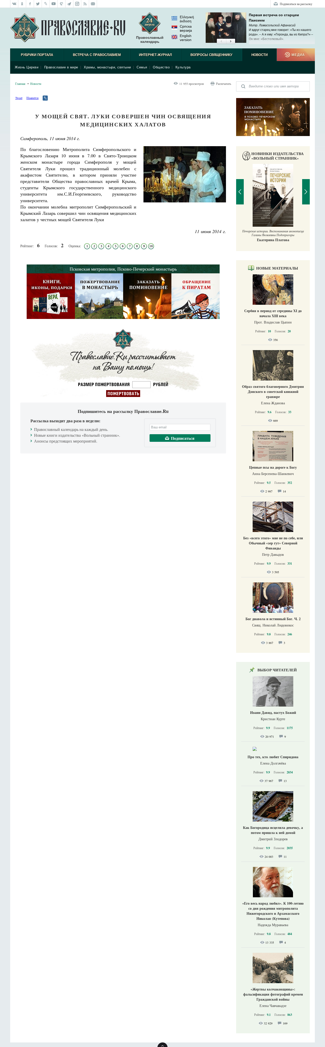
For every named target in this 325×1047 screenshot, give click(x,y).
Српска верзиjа (186, 28)
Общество (161, 67)
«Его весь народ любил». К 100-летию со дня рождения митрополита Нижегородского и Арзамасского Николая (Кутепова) (273, 911)
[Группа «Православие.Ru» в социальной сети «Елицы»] (62, 4)
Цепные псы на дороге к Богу (273, 467)
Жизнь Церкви (26, 67)
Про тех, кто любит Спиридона (273, 756)
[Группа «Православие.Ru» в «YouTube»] (54, 4)
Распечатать (223, 84)
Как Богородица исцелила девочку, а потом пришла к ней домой (273, 830)
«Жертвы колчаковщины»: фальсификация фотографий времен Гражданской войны (273, 994)
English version (185, 38)
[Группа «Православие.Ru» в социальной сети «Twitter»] (38, 4)
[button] (221, 41)
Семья (142, 67)
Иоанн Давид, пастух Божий (273, 712)
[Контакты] (93, 4)
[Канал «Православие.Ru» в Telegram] (69, 4)
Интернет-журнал (155, 55)
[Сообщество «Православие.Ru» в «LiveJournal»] (46, 4)
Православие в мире (61, 67)
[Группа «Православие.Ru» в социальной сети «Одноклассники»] (22, 4)
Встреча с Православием (97, 55)
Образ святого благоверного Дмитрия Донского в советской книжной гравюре (273, 391)
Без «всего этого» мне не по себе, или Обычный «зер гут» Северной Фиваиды (273, 543)
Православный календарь (150, 39)
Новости (259, 55)
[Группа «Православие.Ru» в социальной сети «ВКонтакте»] (14, 4)
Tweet (18, 98)
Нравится (32, 98)
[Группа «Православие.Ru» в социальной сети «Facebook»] (30, 4)
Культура (183, 67)
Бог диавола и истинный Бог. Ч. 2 (273, 618)
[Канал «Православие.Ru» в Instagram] (77, 4)
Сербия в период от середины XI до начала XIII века (273, 313)
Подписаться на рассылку (296, 4)
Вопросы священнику (211, 55)
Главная (20, 84)
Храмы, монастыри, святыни (107, 67)
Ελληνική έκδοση (187, 19)
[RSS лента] (85, 4)
